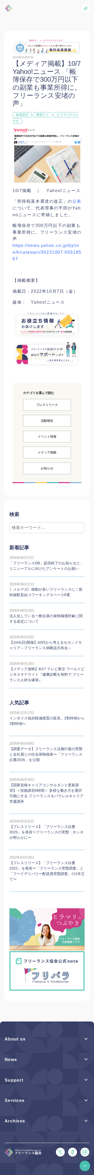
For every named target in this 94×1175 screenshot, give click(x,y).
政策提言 (22, 115)
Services (15, 1100)
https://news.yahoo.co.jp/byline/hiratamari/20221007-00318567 (47, 252)
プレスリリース (47, 405)
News (11, 1059)
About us (15, 1039)
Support (14, 1080)
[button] (85, 1166)
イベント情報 (47, 436)
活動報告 (47, 421)
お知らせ (47, 468)
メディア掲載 (47, 452)
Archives (15, 1121)
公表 (76, 201)
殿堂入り (42, 115)
